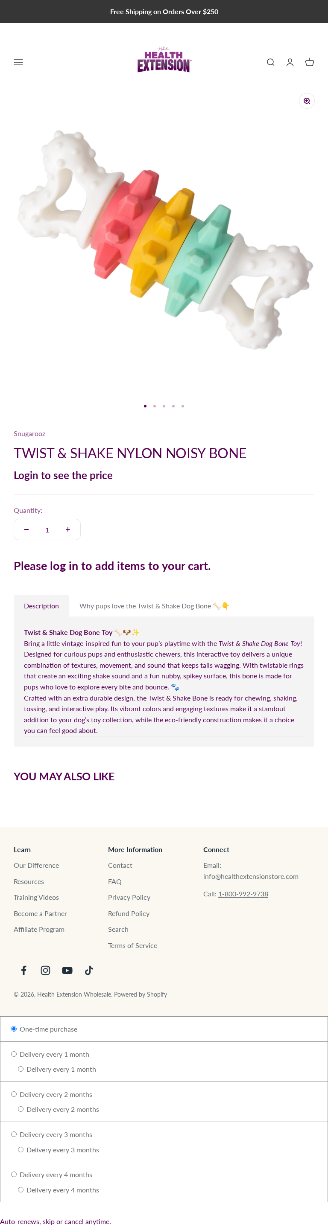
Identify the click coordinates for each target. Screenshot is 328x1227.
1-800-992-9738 (243, 894)
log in (64, 565)
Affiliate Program (39, 929)
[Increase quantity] (68, 529)
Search (118, 929)
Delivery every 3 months (55, 1134)
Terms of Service (132, 945)
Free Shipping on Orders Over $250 (164, 11)
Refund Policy (128, 913)
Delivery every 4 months (55, 1174)
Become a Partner (40, 913)
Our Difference (36, 865)
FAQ (115, 881)
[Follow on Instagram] (45, 970)
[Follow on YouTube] (67, 970)
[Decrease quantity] (26, 529)
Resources (29, 881)
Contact (120, 865)
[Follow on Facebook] (23, 970)
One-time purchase (47, 1029)
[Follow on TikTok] (89, 970)
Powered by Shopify (140, 994)
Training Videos (36, 897)
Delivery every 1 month (53, 1054)
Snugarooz (29, 433)
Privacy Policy (129, 897)
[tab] (41, 605)
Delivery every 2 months (55, 1094)
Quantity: (28, 510)
